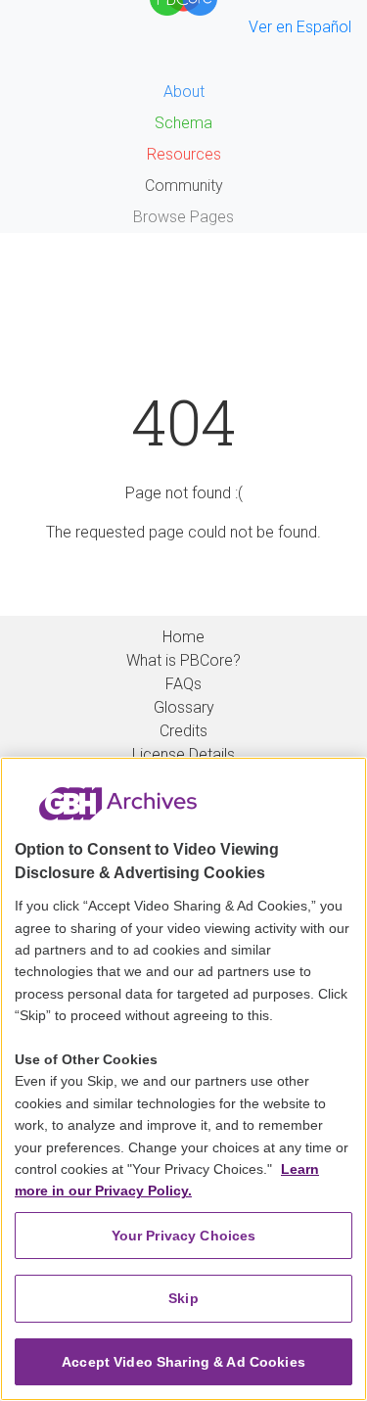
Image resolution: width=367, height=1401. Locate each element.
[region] (183, 1079)
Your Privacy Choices (184, 1235)
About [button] (184, 91)
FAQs (183, 684)
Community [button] (184, 185)
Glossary (184, 707)
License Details (183, 754)
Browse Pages (183, 217)
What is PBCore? (183, 660)
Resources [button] (184, 154)
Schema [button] (183, 123)
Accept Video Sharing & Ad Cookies (183, 1362)
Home (183, 637)
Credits (183, 731)
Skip (183, 1298)
